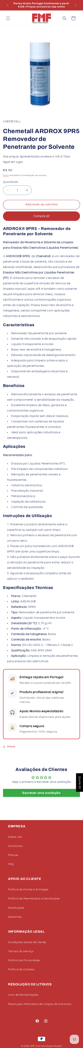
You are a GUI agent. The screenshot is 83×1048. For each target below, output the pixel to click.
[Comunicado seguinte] (75, 5)
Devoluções (16, 907)
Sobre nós (15, 837)
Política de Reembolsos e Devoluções (34, 898)
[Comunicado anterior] (7, 5)
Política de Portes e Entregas (28, 889)
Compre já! (41, 216)
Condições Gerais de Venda (27, 942)
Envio (6, 175)
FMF (32, 1046)
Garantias (15, 917)
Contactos (15, 846)
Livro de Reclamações (23, 994)
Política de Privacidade (24, 960)
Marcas (13, 855)
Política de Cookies (21, 969)
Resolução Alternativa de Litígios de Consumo (39, 1004)
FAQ (11, 864)
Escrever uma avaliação (41, 793)
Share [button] (11, 746)
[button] (8, 18)
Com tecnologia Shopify (48, 1046)
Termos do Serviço (21, 951)
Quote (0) (79, 782)
